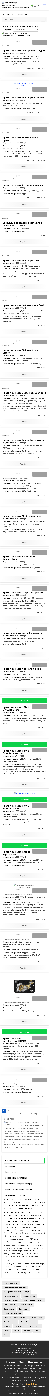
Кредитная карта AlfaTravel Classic (22, 668)
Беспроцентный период (12, 1313)
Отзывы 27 (5, 218)
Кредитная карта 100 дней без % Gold (23, 305)
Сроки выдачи (9, 1309)
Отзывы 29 (5, 133)
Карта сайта (33, 1393)
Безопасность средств (15, 1195)
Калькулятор (19, 1326)
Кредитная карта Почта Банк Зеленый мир (16, 752)
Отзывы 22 (5, 46)
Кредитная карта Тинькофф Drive (21, 260)
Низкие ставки (26, 1305)
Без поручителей (36, 1317)
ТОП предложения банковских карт (16, 1292)
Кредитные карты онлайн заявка (15, 7)
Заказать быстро (29, 1296)
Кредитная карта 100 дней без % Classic (20, 351)
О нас (21, 1362)
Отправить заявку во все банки (15, 1287)
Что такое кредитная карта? (17, 1160)
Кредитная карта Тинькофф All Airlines (23, 97)
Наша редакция (35, 1362)
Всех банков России (11, 1283)
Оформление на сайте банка (33, 1300)
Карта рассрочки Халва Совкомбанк (23, 633)
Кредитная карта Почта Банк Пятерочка (16, 807)
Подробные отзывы (28, 1322)
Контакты (11, 1362)
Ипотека (27, 1330)
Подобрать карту (10, 1322)
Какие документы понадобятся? (19, 1189)
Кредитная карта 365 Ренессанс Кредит (20, 139)
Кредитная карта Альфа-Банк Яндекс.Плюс (19, 558)
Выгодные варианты (11, 1300)
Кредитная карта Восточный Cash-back (24, 393)
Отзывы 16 (5, 388)
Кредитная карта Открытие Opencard (23, 592)
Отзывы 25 (5, 435)
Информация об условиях (16, 1178)
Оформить (24, 701)
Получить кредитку (11, 1296)
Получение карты (10, 1305)
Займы (16, 1330)
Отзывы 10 (5, 180)
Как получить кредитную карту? (19, 1184)
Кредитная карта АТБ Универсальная (23, 185)
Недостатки (10, 1172)
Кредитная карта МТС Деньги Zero (22, 516)
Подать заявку (35, 1326)
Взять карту (23, 1309)
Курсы (37, 1330)
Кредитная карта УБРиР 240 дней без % (16, 708)
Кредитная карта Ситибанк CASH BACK (14, 1039)
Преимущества (11, 1166)
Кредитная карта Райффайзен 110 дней (24, 50)
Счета (6, 1335)
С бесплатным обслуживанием (15, 1317)
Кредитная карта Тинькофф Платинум (23, 440)
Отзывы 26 (5, 93)
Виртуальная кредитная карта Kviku (22, 222)
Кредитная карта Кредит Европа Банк (16, 853)
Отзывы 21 (5, 300)
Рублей (6, 1330)
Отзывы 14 (5, 256)
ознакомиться (31, 1380)
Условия (7, 1326)
